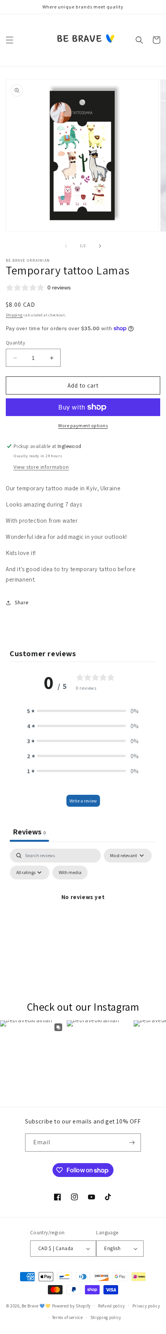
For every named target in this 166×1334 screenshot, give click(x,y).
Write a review (83, 801)
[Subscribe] (132, 1142)
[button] (9, 40)
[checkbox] (70, 872)
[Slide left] (66, 245)
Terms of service (67, 1317)
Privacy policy (146, 1306)
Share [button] (22, 602)
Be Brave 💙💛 (36, 1305)
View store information (41, 466)
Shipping (14, 315)
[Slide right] (99, 245)
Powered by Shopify (71, 1305)
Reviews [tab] (29, 832)
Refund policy (111, 1306)
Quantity (15, 342)
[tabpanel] (83, 914)
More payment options (83, 425)
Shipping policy (106, 1317)
